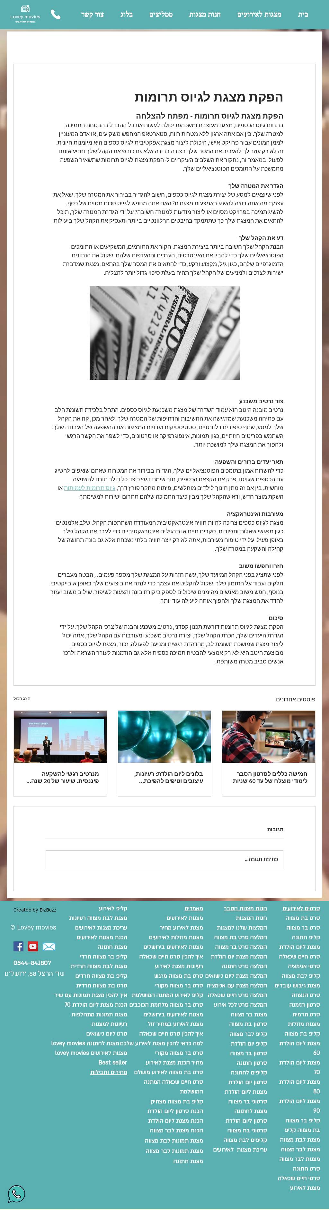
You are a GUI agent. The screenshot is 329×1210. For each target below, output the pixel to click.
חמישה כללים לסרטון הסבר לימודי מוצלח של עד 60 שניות (270, 777)
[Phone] (55, 14)
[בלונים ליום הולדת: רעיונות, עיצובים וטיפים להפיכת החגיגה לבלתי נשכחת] (164, 737)
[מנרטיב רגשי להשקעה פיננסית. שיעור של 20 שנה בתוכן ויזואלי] (60, 737)
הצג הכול (22, 698)
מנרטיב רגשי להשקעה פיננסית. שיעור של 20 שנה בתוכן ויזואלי (65, 777)
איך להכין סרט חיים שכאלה (171, 1033)
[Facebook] (18, 946)
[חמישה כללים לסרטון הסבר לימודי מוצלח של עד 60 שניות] (268, 737)
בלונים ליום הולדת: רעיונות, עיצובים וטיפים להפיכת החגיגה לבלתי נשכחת (168, 777)
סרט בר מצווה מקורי (179, 1053)
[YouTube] (33, 946)
